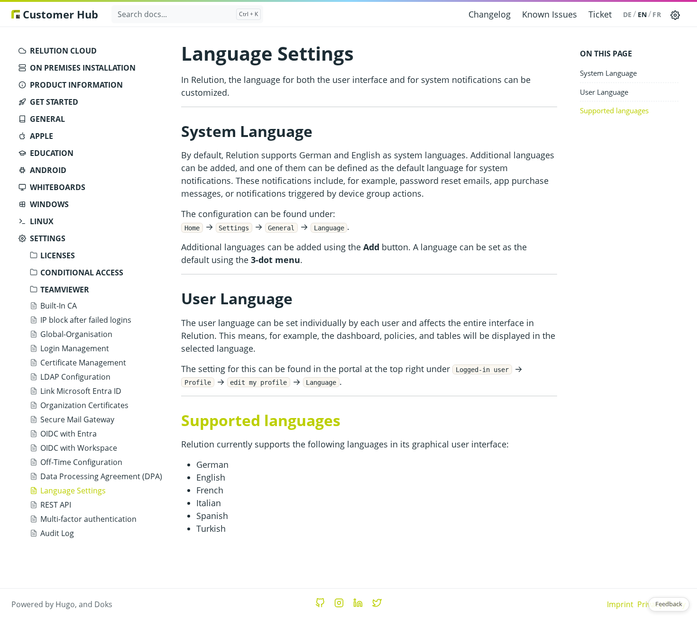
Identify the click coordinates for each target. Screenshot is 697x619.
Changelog (489, 14)
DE (627, 14)
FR (656, 14)
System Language (608, 73)
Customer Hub (59, 14)
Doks (103, 604)
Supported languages (614, 110)
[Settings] (675, 14)
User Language (604, 92)
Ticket (600, 14)
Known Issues (549, 14)
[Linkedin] (358, 603)
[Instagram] (339, 603)
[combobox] (187, 14)
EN (642, 14)
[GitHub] (320, 603)
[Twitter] (377, 603)
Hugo (65, 604)
